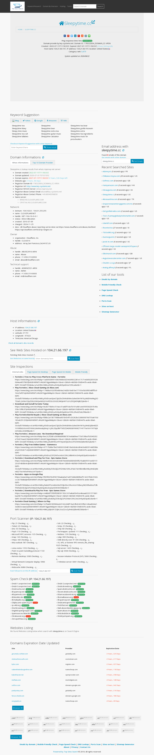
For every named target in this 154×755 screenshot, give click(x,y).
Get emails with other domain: (114, 157)
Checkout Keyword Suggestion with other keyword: (31, 144)
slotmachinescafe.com (20, 659)
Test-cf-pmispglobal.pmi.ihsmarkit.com (119, 216)
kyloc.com (15, 664)
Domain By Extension (50, 6)
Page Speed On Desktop (37, 372)
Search (100, 6)
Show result (51, 147)
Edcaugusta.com (109, 190)
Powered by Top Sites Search (65, 751)
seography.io (16, 701)
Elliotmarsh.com (109, 253)
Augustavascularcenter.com (114, 258)
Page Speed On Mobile (61, 372)
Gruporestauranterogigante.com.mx (118, 204)
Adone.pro (107, 171)
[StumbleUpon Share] (82, 35)
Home (20, 29)
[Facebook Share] (64, 35)
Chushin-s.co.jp (109, 263)
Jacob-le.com (108, 241)
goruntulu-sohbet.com (20, 654)
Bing (17, 120)
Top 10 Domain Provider (42, 162)
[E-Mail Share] (89, 35)
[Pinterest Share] (78, 35)
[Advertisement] (77, 75)
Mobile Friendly (81, 372)
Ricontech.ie (108, 227)
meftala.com (16, 680)
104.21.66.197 (31, 327)
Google (39, 120)
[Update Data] (43, 157)
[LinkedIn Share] (75, 35)
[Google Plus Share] (68, 35)
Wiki (65, 120)
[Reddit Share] (85, 35)
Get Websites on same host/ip (22, 358)
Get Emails (138, 161)
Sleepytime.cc (30, 29)
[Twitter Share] (71, 35)
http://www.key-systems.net (39, 186)
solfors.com (16, 685)
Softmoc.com (108, 180)
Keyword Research (34, 6)
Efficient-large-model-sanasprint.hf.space (120, 246)
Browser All (17, 708)
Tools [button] (69, 6)
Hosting (62, 6)
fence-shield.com (18, 696)
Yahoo (27, 120)
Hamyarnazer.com (110, 185)
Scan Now (74, 358)
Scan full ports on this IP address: (24, 571)
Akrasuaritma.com (110, 199)
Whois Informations (20, 162)
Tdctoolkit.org (108, 232)
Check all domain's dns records (21, 343)
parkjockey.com (17, 690)
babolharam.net (17, 675)
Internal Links (17, 372)
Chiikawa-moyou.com (111, 176)
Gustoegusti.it (108, 237)
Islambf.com (108, 223)
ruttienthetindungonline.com (22, 669)
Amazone (52, 120)
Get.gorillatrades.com (112, 211)
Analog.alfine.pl (109, 267)
